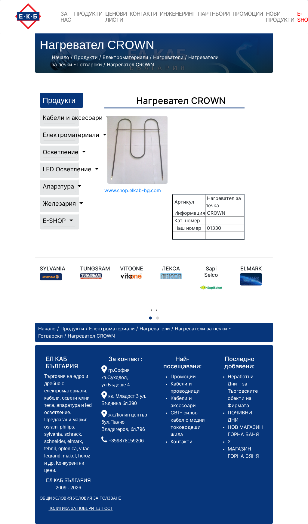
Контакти (143, 14)
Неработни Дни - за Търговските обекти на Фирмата (243, 390)
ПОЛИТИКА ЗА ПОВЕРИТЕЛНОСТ (80, 508)
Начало (60, 57)
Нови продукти (280, 17)
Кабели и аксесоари (59, 117)
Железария (59, 203)
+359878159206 (126, 440)
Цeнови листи (116, 17)
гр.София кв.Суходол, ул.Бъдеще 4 (115, 377)
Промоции (248, 14)
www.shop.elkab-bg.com (132, 190)
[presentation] (151, 309)
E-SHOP (55, 220)
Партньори (213, 14)
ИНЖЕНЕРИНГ (177, 14)
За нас (65, 17)
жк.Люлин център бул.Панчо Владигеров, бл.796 (124, 422)
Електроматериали (59, 135)
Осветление (59, 152)
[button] (150, 318)
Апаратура (59, 186)
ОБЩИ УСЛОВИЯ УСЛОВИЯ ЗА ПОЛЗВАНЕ (80, 498)
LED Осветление (59, 169)
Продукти (88, 14)
